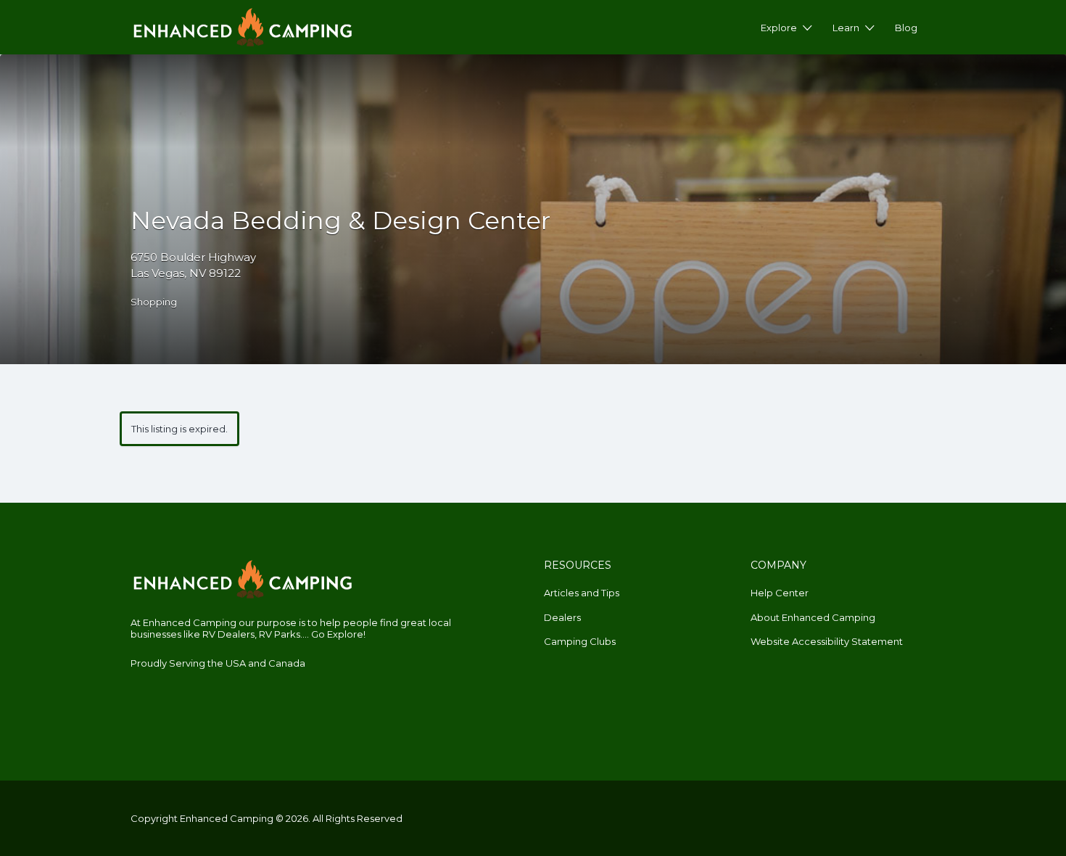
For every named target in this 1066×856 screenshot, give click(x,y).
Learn (845, 27)
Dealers (562, 617)
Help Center (780, 592)
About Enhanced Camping (813, 617)
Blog (906, 27)
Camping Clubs (580, 641)
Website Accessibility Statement (827, 641)
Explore (779, 27)
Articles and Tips (581, 592)
